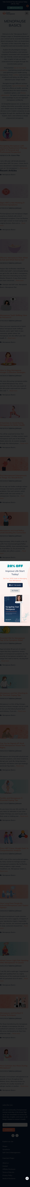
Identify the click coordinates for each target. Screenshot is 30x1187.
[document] (15, 593)
